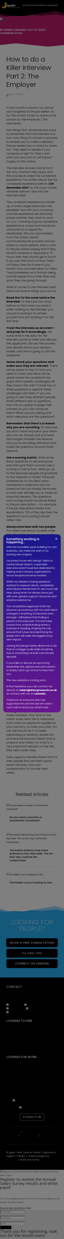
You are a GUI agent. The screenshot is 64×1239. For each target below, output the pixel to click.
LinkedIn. (40, 693)
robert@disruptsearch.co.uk (38, 690)
